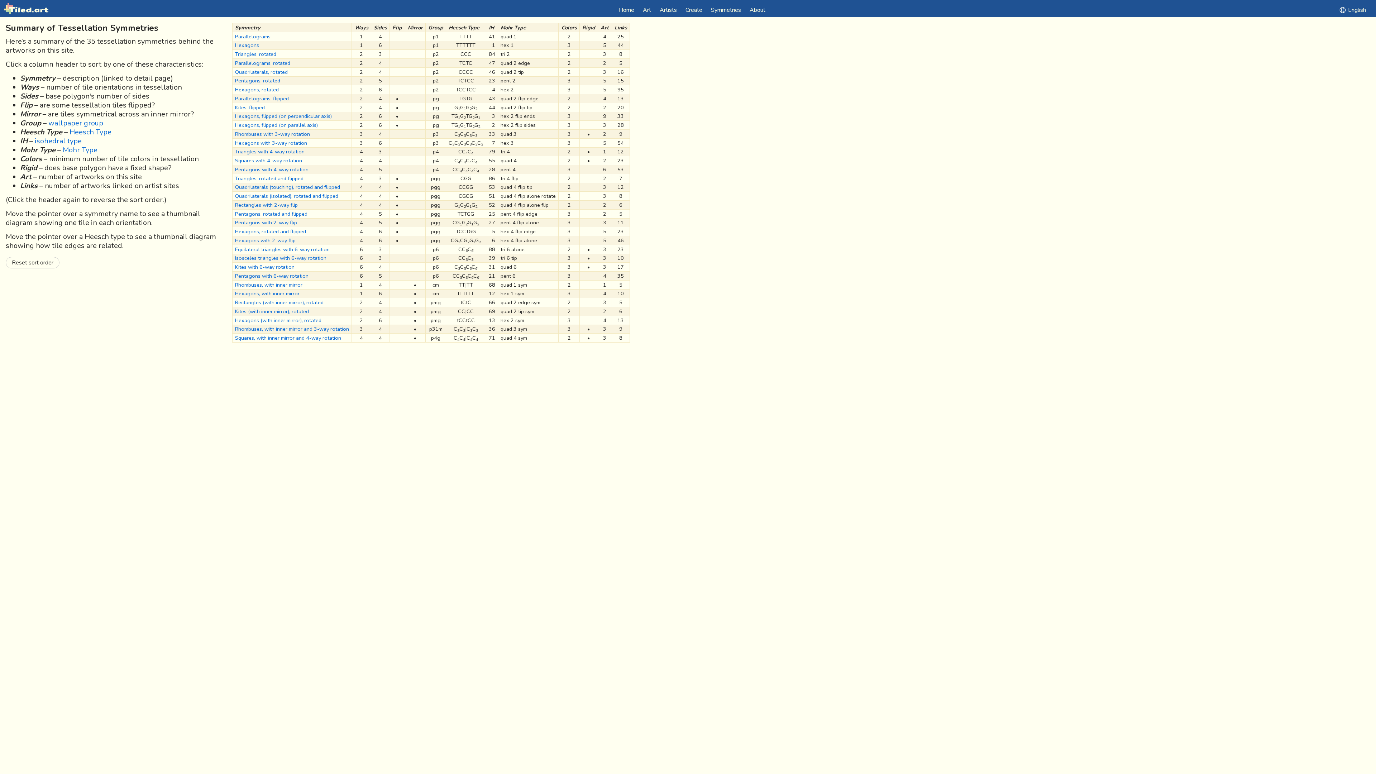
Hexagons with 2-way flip (265, 240)
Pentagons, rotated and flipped (271, 214)
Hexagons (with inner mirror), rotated (278, 320)
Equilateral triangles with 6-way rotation (282, 249)
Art (647, 10)
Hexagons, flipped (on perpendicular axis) (283, 116)
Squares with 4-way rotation (268, 160)
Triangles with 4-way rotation (270, 151)
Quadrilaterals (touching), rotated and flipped (287, 187)
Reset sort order (32, 263)
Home (626, 10)
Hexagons (247, 45)
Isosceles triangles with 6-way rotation (280, 258)
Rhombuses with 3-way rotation (272, 134)
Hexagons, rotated (257, 89)
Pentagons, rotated (257, 80)
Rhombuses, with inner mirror (268, 284)
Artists (668, 10)
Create (693, 10)
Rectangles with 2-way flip (266, 205)
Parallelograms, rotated (262, 63)
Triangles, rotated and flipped (269, 178)
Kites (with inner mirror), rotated (272, 311)
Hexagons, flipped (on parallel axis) (276, 125)
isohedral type (58, 141)
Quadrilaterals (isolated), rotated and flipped (286, 196)
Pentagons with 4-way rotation (272, 169)
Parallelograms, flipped (262, 98)
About (757, 10)
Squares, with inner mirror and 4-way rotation (288, 337)
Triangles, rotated (255, 54)
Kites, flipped (250, 107)
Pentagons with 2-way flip (266, 222)
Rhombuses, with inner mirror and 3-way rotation (292, 329)
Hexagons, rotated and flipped (270, 231)
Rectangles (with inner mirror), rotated (279, 302)
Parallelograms (253, 36)
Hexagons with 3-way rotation (271, 143)
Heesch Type (90, 132)
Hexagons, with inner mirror (267, 293)
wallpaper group (75, 123)
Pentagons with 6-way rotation (272, 276)
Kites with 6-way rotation (265, 267)
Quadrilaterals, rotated (261, 72)
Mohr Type (80, 150)
